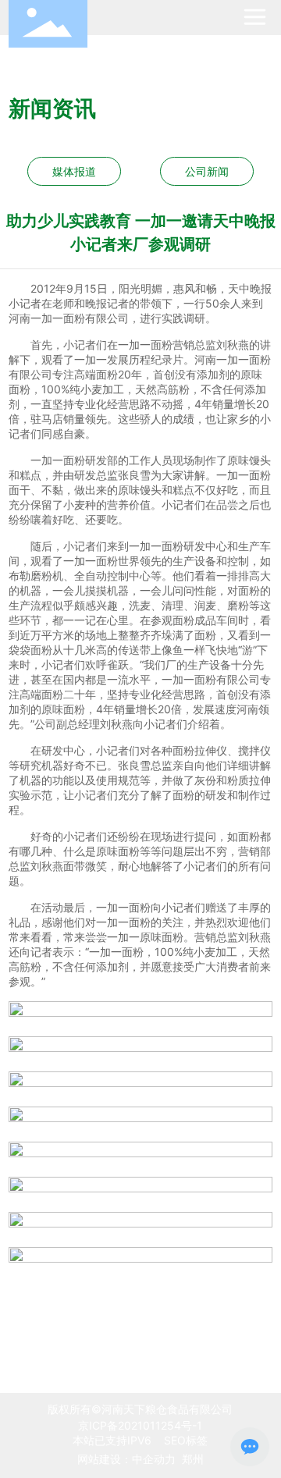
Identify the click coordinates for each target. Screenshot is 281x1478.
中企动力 (154, 1459)
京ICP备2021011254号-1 (140, 1425)
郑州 (193, 1459)
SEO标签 (184, 1440)
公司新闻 (207, 171)
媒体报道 (74, 171)
